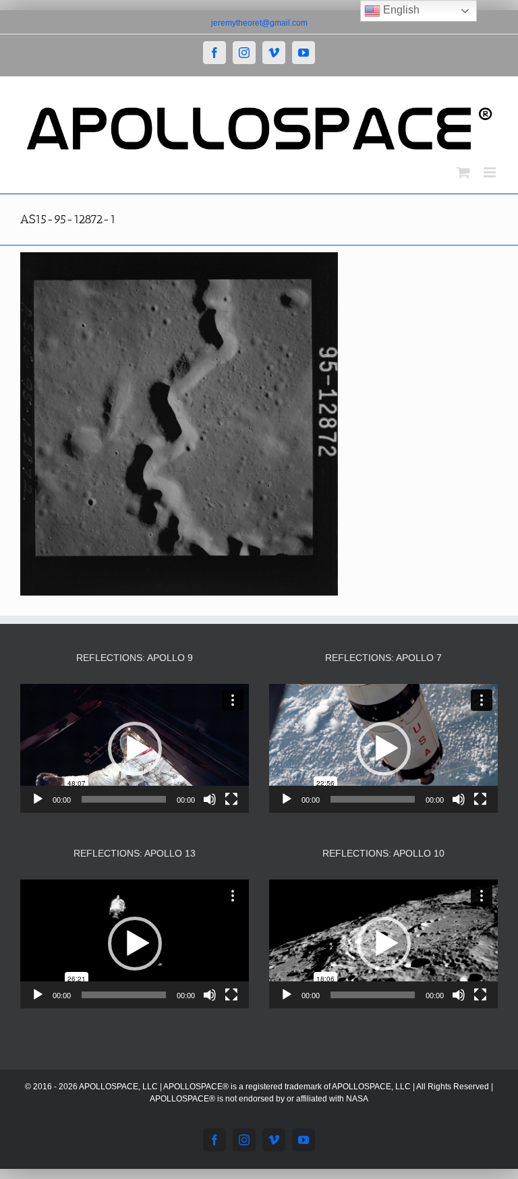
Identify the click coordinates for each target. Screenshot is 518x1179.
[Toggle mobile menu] (491, 172)
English (400, 10)
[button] (135, 749)
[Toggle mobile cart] (463, 172)
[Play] (38, 799)
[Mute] (210, 799)
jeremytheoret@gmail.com (259, 23)
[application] (134, 748)
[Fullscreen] (231, 799)
